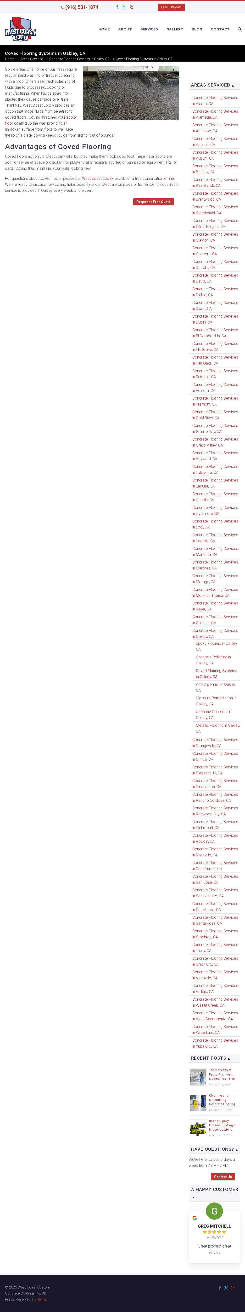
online (169, 178)
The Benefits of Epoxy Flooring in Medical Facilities (222, 1074)
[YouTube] (138, 7)
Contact (220, 29)
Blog (197, 29)
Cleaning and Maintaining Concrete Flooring (222, 1100)
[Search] (239, 29)
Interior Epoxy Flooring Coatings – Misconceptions (223, 1125)
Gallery (175, 29)
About (125, 29)
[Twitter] (124, 7)
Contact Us (223, 1177)
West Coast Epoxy (97, 178)
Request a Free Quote (154, 202)
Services (149, 29)
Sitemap (40, 1299)
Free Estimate (171, 7)
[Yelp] (131, 7)
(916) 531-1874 (81, 7)
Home (104, 29)
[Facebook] (117, 7)
